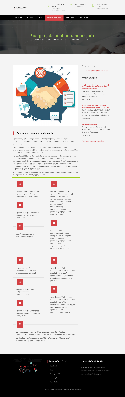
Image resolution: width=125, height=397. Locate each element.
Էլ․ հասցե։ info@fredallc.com (103, 7)
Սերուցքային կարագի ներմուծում (93, 141)
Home (37, 39)
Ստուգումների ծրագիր (89, 124)
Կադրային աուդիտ (89, 66)
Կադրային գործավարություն (53, 39)
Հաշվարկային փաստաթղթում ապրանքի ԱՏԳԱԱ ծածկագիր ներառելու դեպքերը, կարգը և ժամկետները (95, 86)
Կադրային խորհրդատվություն (97, 70)
